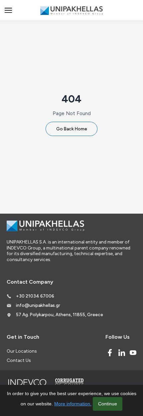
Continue (107, 403)
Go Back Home (71, 128)
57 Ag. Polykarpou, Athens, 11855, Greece (59, 314)
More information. (72, 403)
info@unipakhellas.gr (38, 305)
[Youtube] (133, 352)
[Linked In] (121, 352)
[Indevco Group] (27, 382)
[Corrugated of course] (69, 382)
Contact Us (19, 360)
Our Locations (22, 351)
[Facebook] (109, 352)
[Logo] (71, 10)
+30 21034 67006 (35, 296)
